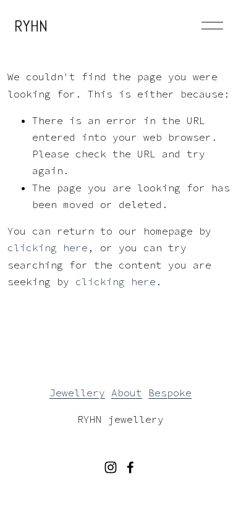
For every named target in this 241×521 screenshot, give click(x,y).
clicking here (47, 247)
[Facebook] (130, 467)
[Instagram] (110, 467)
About (126, 392)
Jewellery (77, 392)
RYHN (31, 25)
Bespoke (170, 392)
